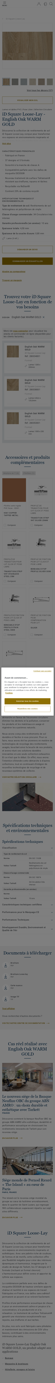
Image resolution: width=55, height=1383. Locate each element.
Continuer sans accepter (42, 671)
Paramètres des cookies (27, 709)
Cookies (9, 693)
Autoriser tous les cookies (27, 701)
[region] (27, 691)
